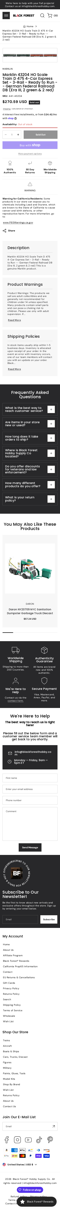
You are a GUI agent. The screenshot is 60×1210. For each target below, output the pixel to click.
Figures (7, 1062)
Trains (6, 1040)
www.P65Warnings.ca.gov (18, 222)
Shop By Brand (11, 1084)
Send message (30, 847)
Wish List (8, 1021)
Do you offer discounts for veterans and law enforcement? (22, 469)
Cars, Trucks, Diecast (15, 1056)
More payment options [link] (30, 153)
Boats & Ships (11, 1051)
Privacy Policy (11, 988)
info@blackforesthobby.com (33, 753)
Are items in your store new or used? (22, 423)
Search (7, 999)
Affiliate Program (12, 955)
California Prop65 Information (20, 966)
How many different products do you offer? (22, 484)
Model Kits (9, 1078)
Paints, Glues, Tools (14, 1073)
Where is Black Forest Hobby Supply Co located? (21, 453)
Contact (7, 971)
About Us (8, 949)
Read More (14, 320)
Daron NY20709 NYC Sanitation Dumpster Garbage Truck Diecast (25, 541)
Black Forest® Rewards (16, 960)
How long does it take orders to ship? (21, 438)
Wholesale (9, 1015)
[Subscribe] (53, 1126)
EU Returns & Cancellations (19, 977)
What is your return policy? (19, 498)
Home (30, 26)
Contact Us (9, 1106)
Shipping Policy (12, 1004)
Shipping (7, 109)
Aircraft (7, 1045)
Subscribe (49, 919)
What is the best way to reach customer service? (24, 409)
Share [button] (11, 230)
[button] (6, 15)
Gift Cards (9, 982)
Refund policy (19, 1196)
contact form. (16, 700)
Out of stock (17, 124)
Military (7, 1067)
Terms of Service (12, 1010)
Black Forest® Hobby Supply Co (31, 1179)
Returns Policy (11, 993)
